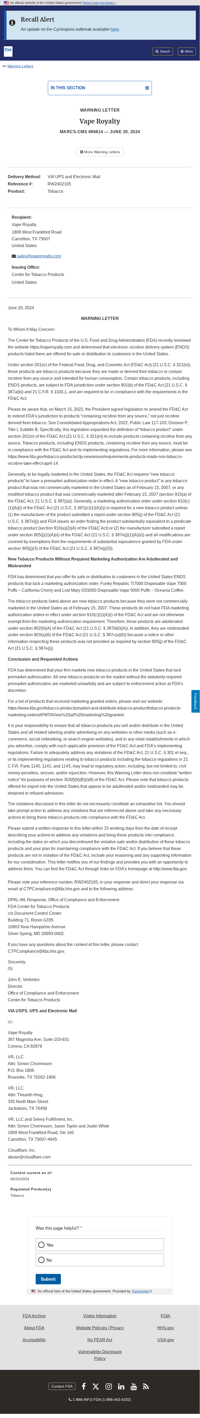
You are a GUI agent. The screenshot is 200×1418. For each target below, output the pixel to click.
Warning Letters (20, 66)
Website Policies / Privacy (100, 1328)
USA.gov (165, 1340)
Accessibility (34, 1340)
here (115, 29)
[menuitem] (100, 1177)
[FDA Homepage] (8, 51)
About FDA (34, 1328)
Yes (50, 1245)
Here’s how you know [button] (98, 3)
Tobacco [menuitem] (17, 1195)
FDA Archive (34, 1316)
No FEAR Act (99, 1340)
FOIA (165, 1316)
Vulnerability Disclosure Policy (100, 1355)
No (49, 1260)
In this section (68, 88)
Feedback (195, 701)
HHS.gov (165, 1328)
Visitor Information (100, 1316)
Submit (48, 1279)
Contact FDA (62, 1386)
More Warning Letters (101, 152)
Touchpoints (140, 1291)
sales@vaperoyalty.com (38, 256)
